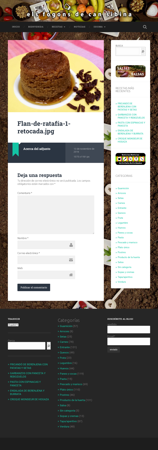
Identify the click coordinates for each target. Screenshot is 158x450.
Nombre (22, 238)
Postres (122, 252)
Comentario (24, 193)
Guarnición (123, 188)
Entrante (122, 208)
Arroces (122, 193)
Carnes (121, 203)
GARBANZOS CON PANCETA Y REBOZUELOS (131, 116)
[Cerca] (143, 51)
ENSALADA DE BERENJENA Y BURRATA (130, 132)
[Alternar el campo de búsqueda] (145, 27)
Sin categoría (124, 267)
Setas (121, 198)
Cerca (11, 340)
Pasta (121, 237)
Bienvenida (36, 26)
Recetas (57, 26)
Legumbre (123, 222)
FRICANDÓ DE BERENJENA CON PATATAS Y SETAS (127, 106)
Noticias (79, 26)
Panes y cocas (125, 232)
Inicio (16, 26)
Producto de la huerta (129, 257)
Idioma (98, 26)
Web (20, 268)
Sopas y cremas (126, 272)
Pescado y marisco (127, 242)
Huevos (122, 227)
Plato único (123, 247)
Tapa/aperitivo (125, 277)
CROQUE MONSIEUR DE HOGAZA (29, 399)
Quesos (122, 213)
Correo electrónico (28, 253)
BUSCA (119, 45)
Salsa (120, 262)
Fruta (120, 218)
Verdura (122, 281)
